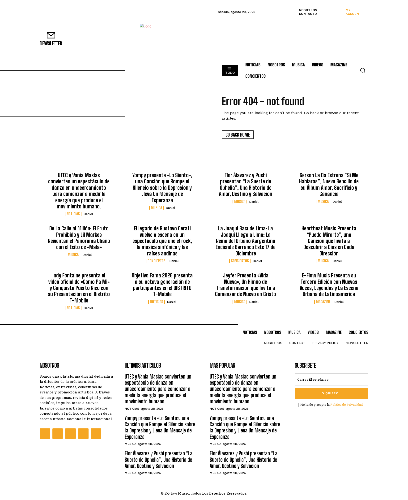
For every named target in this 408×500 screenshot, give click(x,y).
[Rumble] (70, 433)
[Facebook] (45, 433)
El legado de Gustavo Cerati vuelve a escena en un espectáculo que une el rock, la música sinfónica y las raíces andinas (162, 241)
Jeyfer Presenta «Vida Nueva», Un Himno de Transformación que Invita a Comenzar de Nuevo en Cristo (245, 284)
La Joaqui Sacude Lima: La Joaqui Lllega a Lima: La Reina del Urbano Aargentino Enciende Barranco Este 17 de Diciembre (246, 241)
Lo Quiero (329, 393)
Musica (156, 208)
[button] (362, 70)
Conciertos (157, 261)
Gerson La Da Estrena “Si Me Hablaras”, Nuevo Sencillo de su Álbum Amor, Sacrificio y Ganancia (329, 184)
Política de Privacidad (346, 404)
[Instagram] (57, 433)
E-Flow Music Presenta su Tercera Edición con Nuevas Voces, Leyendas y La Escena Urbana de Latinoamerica (329, 284)
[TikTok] (83, 433)
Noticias (73, 214)
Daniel (88, 214)
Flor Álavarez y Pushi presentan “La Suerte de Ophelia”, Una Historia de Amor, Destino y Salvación (245, 184)
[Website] (96, 433)
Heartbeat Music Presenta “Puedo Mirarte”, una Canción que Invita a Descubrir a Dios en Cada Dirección (329, 241)
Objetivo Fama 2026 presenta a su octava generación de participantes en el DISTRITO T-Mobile (162, 284)
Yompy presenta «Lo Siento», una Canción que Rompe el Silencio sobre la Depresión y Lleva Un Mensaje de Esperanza (162, 187)
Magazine (323, 302)
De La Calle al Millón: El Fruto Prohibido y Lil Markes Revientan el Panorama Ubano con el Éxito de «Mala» (79, 237)
